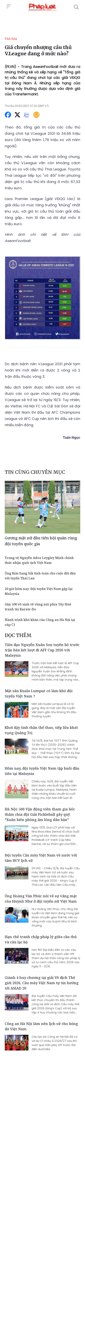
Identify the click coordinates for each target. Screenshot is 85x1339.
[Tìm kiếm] (76, 7)
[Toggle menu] (8, 6)
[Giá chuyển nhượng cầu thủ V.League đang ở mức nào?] (42, 7)
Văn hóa (11, 38)
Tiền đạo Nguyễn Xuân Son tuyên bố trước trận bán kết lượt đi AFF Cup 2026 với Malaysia (42, 650)
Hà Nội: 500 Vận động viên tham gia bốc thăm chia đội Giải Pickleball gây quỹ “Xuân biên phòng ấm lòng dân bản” (40, 814)
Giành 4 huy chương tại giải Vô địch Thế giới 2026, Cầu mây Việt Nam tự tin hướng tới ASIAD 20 (41, 982)
